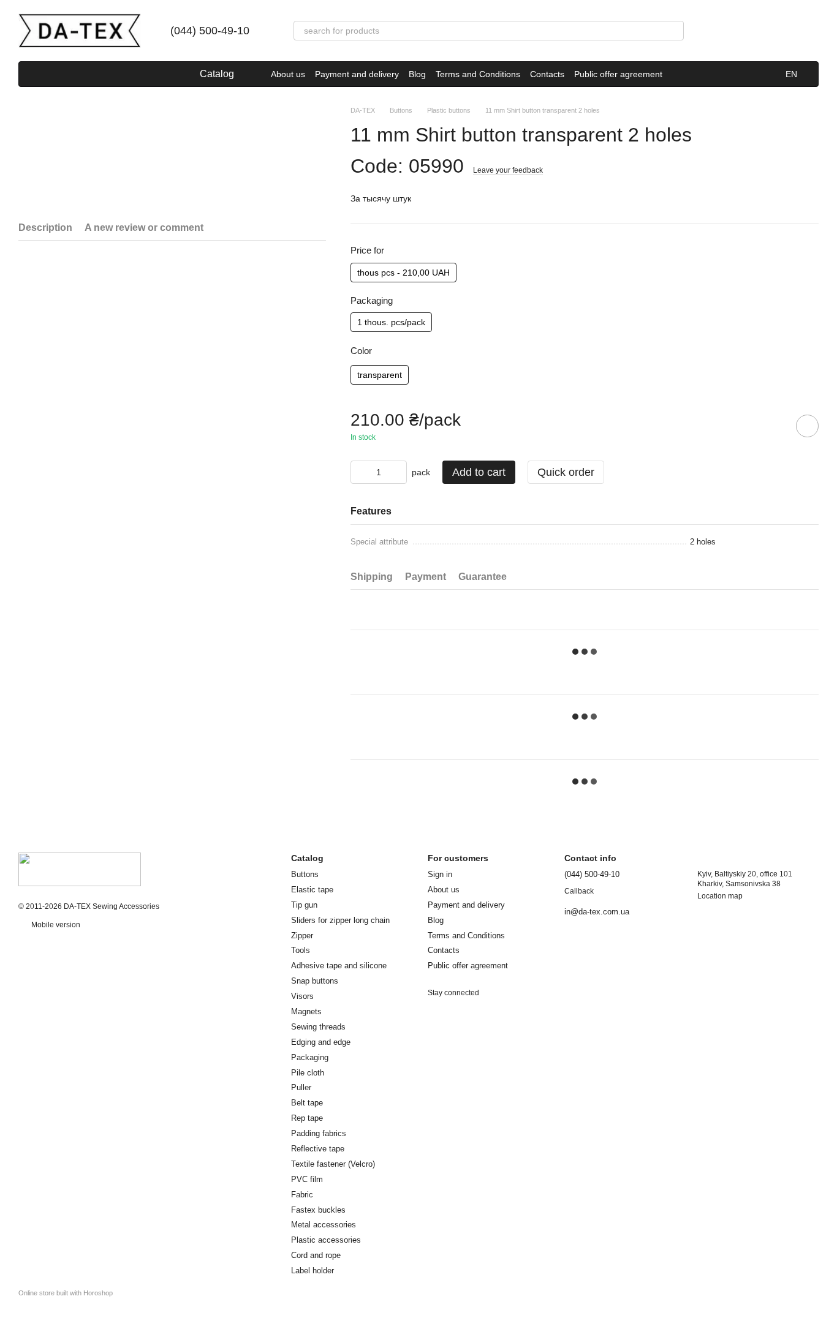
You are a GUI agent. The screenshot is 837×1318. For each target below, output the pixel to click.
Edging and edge (320, 1042)
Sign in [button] (440, 874)
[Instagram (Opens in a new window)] (48, 74)
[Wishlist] (745, 30)
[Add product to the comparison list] (773, 426)
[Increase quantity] (397, 472)
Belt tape (307, 1102)
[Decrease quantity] (359, 472)
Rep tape (307, 1118)
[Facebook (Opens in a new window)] (34, 74)
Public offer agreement (618, 74)
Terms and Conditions (478, 74)
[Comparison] (713, 30)
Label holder (312, 1270)
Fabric (302, 1194)
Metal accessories (323, 1224)
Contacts (547, 74)
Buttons (305, 874)
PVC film (307, 1179)
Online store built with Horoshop (65, 1293)
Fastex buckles (318, 1209)
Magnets (306, 1011)
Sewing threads (318, 1026)
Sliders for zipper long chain (340, 920)
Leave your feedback (508, 170)
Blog (417, 74)
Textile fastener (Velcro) (333, 1164)
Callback (579, 891)
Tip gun (304, 904)
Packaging (309, 1057)
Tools (300, 950)
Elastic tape (312, 889)
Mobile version (54, 925)
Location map (720, 896)
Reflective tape (317, 1148)
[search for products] (674, 30)
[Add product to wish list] (807, 426)
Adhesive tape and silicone (339, 965)
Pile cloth (307, 1072)
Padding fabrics (318, 1133)
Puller (301, 1087)
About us (288, 74)
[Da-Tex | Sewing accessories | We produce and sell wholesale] (79, 868)
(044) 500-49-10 (209, 30)
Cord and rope (316, 1255)
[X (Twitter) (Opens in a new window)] (63, 74)
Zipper (302, 935)
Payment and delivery (357, 74)
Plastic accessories (326, 1240)
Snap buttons (314, 980)
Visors (302, 996)
